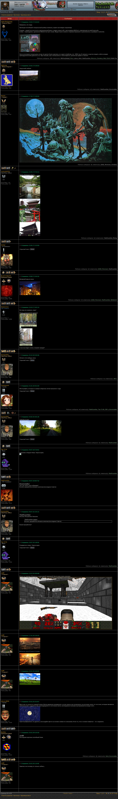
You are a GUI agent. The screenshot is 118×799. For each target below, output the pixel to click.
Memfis (3, 95)
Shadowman (5, 307)
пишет (35, 519)
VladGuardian (5, 480)
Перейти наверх (67, 793)
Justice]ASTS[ (5, 171)
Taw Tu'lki (4, 449)
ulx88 (2, 573)
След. (116, 12)
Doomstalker (5, 354)
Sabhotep (4, 65)
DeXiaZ (3, 245)
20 (107, 12)
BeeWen (3, 732)
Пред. (98, 12)
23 (113, 12)
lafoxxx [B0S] (5, 701)
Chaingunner (5, 385)
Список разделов (7, 15)
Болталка (17, 15)
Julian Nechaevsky (6, 21)
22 (111, 12)
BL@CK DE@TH (6, 276)
